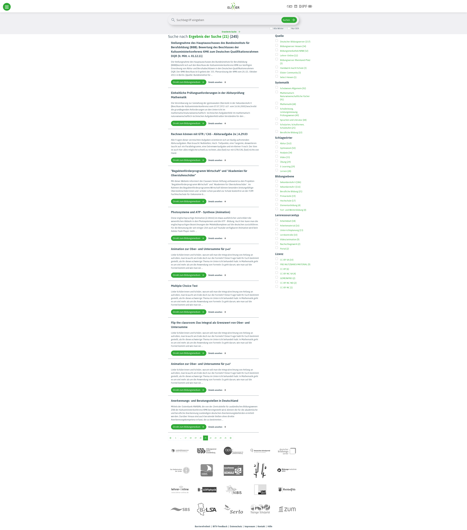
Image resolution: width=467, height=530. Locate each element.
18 (190, 438)
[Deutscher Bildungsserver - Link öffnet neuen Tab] (287, 451)
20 (200, 438)
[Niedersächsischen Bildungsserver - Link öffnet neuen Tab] (233, 489)
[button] (7, 7)
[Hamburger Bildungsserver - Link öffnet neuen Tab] (206, 470)
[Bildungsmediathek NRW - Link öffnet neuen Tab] (287, 470)
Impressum (250, 526)
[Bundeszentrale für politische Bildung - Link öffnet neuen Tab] (233, 451)
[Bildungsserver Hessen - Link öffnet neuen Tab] (260, 470)
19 (195, 438)
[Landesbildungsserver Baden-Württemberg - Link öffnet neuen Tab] (180, 451)
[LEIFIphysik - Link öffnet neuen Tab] (206, 489)
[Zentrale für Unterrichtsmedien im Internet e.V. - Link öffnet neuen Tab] (287, 509)
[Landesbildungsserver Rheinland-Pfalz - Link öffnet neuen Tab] (287, 489)
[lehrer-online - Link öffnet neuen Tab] (180, 489)
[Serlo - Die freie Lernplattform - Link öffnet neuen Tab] (233, 509)
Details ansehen (215, 82)
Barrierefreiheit (202, 526)
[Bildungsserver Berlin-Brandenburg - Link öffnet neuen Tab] (206, 451)
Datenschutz (236, 526)
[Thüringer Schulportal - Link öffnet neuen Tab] (260, 509)
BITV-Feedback (220, 526)
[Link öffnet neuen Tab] (305, 6)
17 (185, 438)
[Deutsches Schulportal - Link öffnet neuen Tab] (260, 451)
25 (225, 438)
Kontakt (261, 526)
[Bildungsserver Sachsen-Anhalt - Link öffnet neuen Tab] (206, 509)
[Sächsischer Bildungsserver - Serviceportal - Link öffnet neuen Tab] (180, 509)
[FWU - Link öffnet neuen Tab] (180, 470)
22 (210, 438)
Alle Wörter (278, 28)
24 (220, 438)
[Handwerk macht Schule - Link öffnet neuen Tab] (233, 470)
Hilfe (270, 526)
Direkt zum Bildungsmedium (186, 82)
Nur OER (295, 28)
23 (215, 438)
